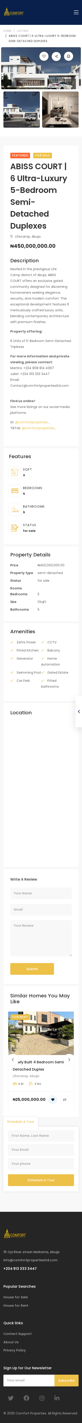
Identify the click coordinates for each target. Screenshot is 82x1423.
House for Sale (15, 1297)
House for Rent (15, 1305)
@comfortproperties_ (32, 422)
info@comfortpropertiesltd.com (30, 1260)
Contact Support (17, 1334)
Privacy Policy (14, 1350)
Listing (22, 31)
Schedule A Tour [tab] (20, 1121)
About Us (11, 1342)
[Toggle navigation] (76, 12)
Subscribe (66, 1380)
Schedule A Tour (41, 1180)
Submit (32, 969)
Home (7, 31)
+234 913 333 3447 (20, 1268)
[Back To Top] (69, 1410)
